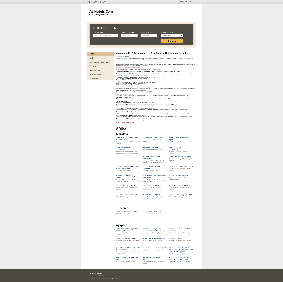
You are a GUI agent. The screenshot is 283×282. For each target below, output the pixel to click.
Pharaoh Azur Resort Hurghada (155, 248)
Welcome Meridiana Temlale (127, 212)
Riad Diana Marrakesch (152, 185)
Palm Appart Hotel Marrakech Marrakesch (154, 177)
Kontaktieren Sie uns (119, 278)
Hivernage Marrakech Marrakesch (124, 148)
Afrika (92, 54)
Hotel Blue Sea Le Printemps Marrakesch (127, 139)
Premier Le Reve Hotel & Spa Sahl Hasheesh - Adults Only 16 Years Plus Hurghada (181, 250)
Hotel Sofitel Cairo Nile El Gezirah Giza (152, 259)
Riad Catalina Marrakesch (126, 185)
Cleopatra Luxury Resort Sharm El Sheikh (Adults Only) (154, 230)
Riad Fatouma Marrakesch (179, 185)
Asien (92, 58)
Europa (93, 66)
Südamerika (94, 78)
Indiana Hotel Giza (176, 238)
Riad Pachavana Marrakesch (127, 195)
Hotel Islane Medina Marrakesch (177, 148)
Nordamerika (95, 74)
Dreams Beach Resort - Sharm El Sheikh (180, 230)
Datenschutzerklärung (107, 278)
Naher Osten (95, 70)
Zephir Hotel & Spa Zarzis (152, 212)
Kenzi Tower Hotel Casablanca (181, 166)
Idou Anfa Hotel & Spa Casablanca (151, 167)
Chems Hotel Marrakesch (152, 138)
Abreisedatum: (148, 32)
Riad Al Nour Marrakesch (178, 176)
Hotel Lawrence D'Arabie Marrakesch (152, 158)
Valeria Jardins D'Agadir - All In (181, 195)
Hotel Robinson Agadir (151, 195)
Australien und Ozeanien (100, 62)
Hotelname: (99, 32)
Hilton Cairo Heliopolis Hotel (153, 238)
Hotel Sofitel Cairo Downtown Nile (127, 259)
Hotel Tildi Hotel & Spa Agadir (180, 157)
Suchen (172, 41)
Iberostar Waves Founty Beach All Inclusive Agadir (128, 167)
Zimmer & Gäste (168, 32)
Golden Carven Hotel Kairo (126, 238)
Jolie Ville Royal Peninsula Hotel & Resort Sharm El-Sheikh (128, 249)
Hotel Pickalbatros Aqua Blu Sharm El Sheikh (127, 230)
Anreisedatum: (128, 32)
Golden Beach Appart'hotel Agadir (179, 139)
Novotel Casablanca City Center (125, 177)
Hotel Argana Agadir (150, 147)
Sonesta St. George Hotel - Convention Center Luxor (179, 259)
